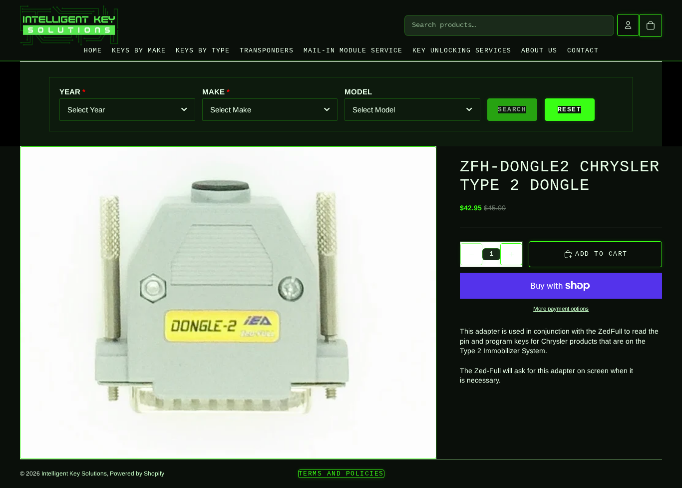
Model (358, 91)
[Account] (628, 25)
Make (213, 91)
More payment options (561, 308)
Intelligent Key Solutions (74, 473)
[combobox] (127, 109)
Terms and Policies (341, 474)
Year (69, 91)
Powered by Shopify (137, 473)
